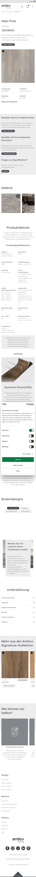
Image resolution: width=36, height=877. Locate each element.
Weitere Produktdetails (9, 102)
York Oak (33, 682)
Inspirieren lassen (6, 789)
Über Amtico (5, 825)
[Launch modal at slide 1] (34, 196)
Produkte (9, 12)
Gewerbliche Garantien (8, 807)
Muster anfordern (8, 44)
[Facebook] (7, 848)
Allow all (18, 459)
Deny (18, 471)
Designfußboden (6, 783)
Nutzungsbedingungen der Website (18, 859)
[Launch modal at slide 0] (18, 196)
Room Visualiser (6, 786)
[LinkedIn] (23, 848)
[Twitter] (18, 848)
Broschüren (4, 801)
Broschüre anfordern (9, 154)
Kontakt (5, 171)
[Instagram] (13, 848)
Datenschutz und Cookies (18, 855)
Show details (27, 454)
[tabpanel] (18, 597)
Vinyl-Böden (5, 779)
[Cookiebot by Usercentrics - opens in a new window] (26, 404)
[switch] (31, 435)
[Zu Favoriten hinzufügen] (3, 51)
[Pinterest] (28, 848)
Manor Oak (5, 682)
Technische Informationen (9, 804)
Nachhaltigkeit (5, 811)
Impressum (4, 829)
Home (3, 12)
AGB (2, 832)
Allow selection (18, 465)
